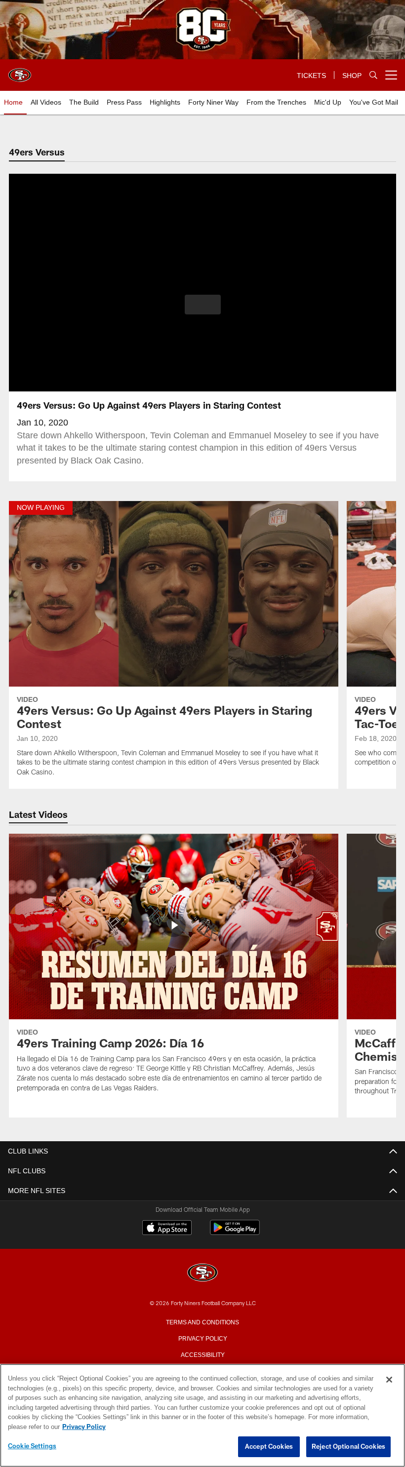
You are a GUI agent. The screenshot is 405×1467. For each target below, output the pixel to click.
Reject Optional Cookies (348, 1447)
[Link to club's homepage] (20, 71)
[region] (202, 1415)
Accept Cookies (269, 1447)
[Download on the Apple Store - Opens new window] (167, 1228)
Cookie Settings (32, 1446)
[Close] (389, 1380)
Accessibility (202, 1354)
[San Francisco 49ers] (202, 1273)
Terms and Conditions (202, 1321)
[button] (202, 304)
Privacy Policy (202, 1337)
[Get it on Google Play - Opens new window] (235, 1232)
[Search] (373, 75)
